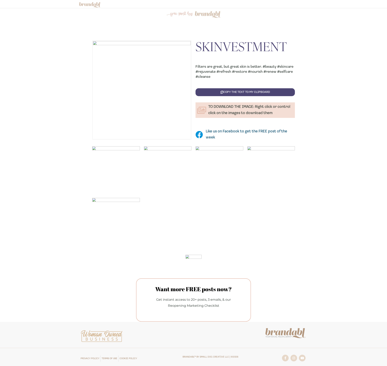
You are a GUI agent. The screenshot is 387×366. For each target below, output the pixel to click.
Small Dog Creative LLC (214, 357)
